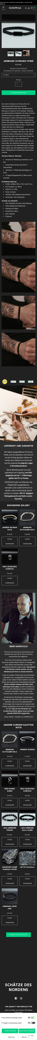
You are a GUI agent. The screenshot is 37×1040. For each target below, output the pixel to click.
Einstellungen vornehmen (27, 1030)
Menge (18, 80)
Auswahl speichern (10, 1030)
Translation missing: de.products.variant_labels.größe (18, 70)
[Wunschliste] (31, 8)
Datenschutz (25, 1037)
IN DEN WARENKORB (9, 541)
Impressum (11, 1037)
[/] (15, 8)
